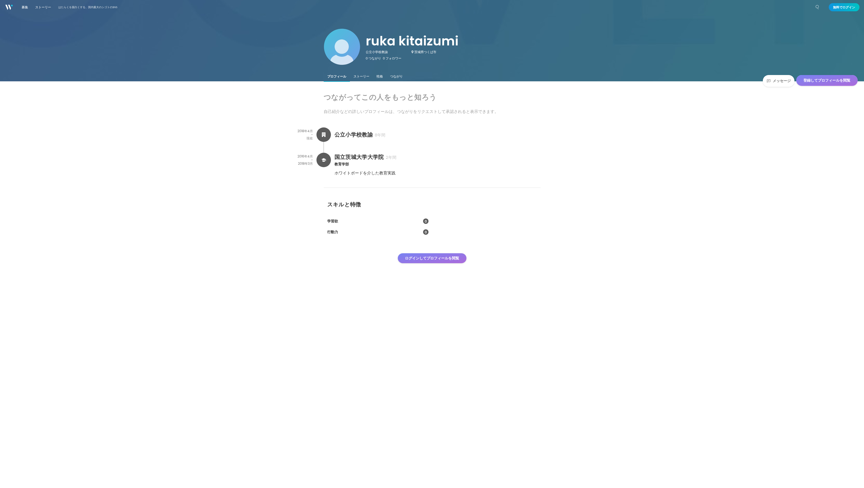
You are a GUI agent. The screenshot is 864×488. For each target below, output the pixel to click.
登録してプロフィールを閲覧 (826, 80)
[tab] (337, 76)
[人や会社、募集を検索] (817, 7)
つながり (396, 76)
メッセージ (782, 80)
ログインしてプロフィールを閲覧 (432, 258)
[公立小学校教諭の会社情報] (323, 134)
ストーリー (361, 76)
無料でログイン (844, 7)
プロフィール (336, 76)
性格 (380, 76)
